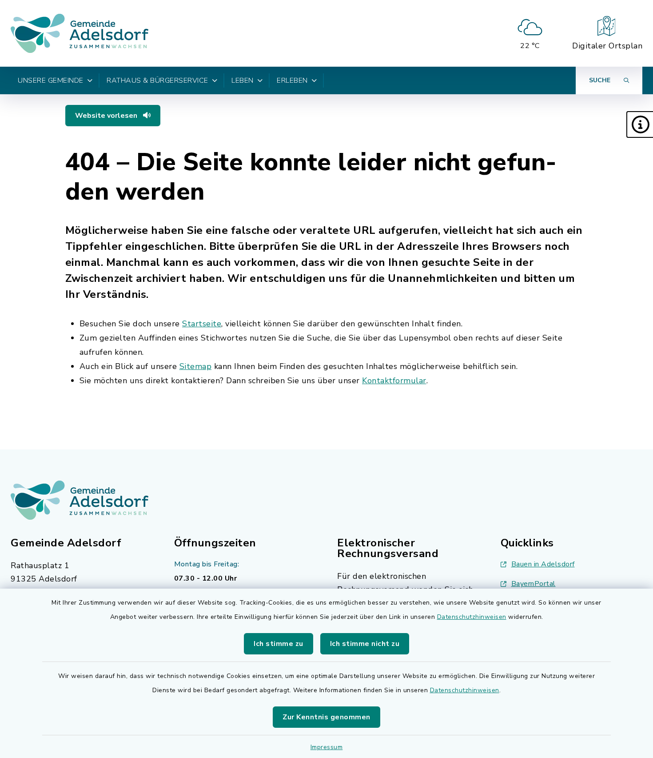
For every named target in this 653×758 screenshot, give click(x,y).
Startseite (201, 323)
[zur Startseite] (79, 33)
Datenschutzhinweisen (471, 617)
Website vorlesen (107, 115)
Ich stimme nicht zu (365, 644)
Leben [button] (242, 80)
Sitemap (195, 366)
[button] (639, 124)
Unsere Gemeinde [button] (51, 80)
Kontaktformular (394, 380)
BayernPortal (533, 584)
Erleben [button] (292, 80)
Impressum (327, 747)
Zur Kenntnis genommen (326, 717)
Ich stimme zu (278, 644)
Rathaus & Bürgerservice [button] (157, 80)
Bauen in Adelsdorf (543, 564)
